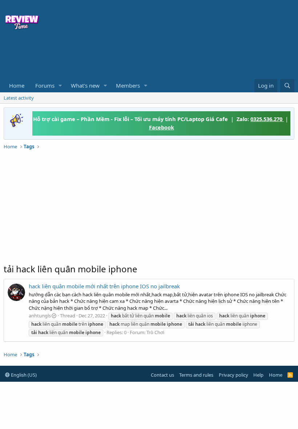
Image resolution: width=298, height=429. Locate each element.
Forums (45, 85)
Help (258, 375)
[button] (60, 85)
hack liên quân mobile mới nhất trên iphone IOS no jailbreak (104, 286)
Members (128, 85)
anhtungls (40, 315)
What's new (85, 85)
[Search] (287, 85)
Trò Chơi (155, 332)
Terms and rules (196, 375)
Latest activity (19, 98)
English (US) (23, 375)
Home (16, 85)
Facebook (161, 127)
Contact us (162, 375)
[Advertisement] (113, 56)
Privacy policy (233, 375)
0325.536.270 (267, 119)
